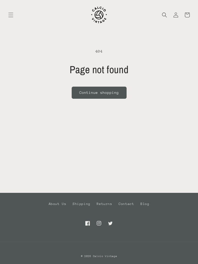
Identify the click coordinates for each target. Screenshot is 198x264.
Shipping (81, 204)
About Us (58, 204)
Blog (145, 204)
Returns (104, 204)
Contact (126, 204)
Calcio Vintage (105, 256)
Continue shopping (99, 92)
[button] (10, 15)
